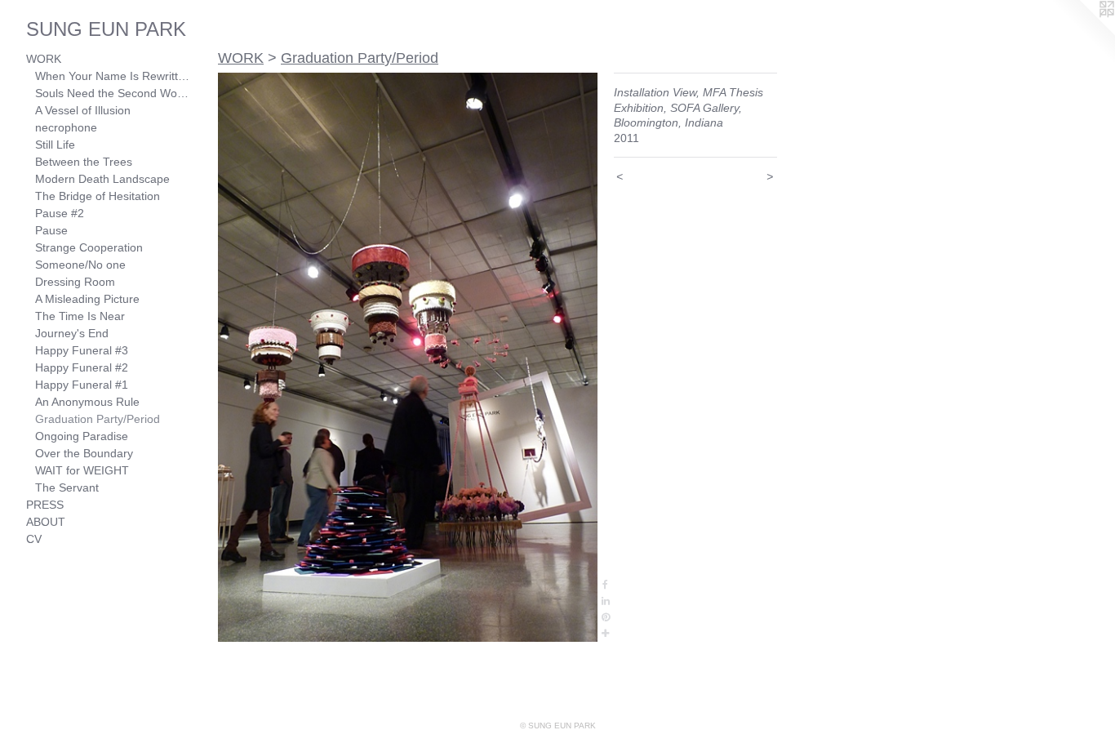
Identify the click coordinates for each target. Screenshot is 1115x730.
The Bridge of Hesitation (97, 196)
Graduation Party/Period (97, 418)
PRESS (45, 504)
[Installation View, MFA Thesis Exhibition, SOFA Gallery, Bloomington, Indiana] (407, 357)
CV (34, 538)
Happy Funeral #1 (81, 384)
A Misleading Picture (87, 298)
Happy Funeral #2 (81, 367)
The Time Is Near (80, 316)
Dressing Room (75, 281)
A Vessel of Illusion (83, 110)
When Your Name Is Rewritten (112, 75)
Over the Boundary (84, 453)
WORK (43, 58)
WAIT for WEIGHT (82, 470)
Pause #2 (59, 213)
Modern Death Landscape (102, 178)
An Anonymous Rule (87, 401)
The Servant (67, 487)
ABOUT (45, 521)
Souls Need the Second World (112, 93)
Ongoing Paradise (81, 436)
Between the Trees (83, 161)
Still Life (55, 144)
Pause (51, 230)
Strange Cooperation (89, 247)
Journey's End (72, 333)
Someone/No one (80, 264)
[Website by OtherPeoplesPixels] (1082, 32)
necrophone (66, 127)
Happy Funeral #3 (81, 350)
